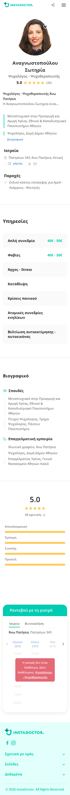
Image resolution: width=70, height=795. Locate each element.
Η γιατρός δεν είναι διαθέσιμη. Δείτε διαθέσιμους (35, 670)
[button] (63, 644)
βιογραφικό (15, 139)
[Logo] (18, 5)
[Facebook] (7, 742)
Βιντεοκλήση (34, 623)
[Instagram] (13, 743)
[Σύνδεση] (52, 5)
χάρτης (18, 163)
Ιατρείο (14, 623)
